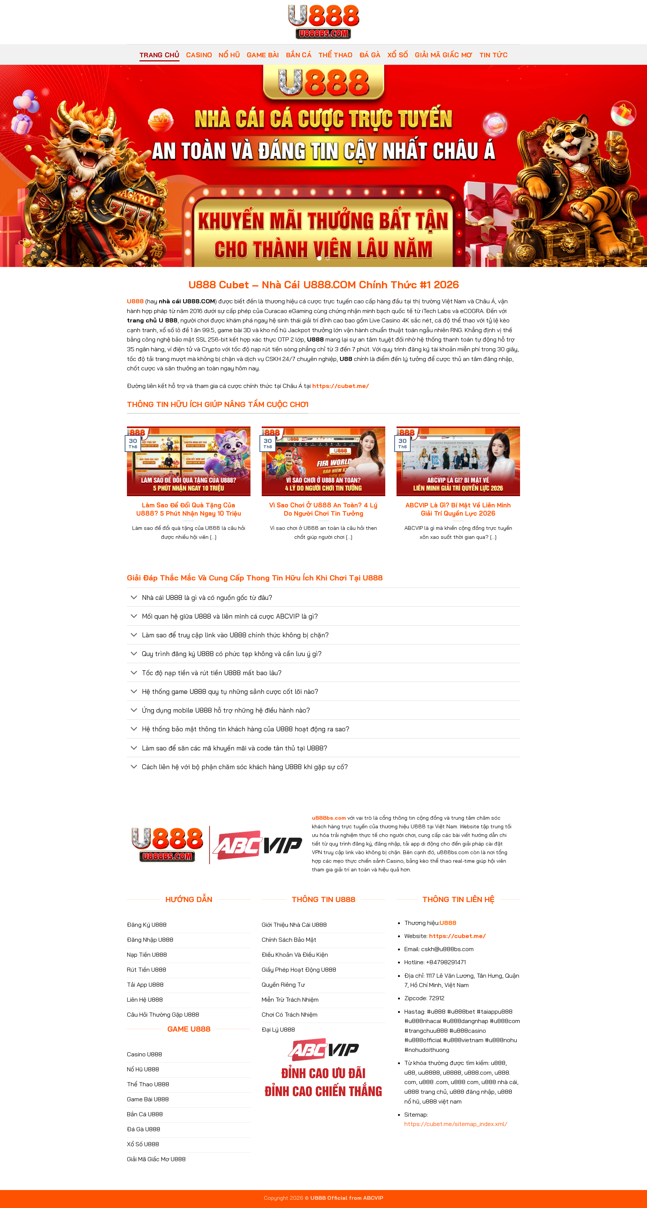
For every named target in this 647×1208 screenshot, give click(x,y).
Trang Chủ (159, 55)
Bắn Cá (299, 55)
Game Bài (263, 55)
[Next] (624, 166)
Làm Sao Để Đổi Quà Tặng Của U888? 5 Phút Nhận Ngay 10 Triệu (188, 509)
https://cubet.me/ (340, 385)
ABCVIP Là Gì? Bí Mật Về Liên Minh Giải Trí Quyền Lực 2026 (458, 509)
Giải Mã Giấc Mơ (443, 55)
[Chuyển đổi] (134, 598)
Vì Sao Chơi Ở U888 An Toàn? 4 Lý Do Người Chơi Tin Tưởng (323, 509)
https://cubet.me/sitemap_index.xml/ (455, 1123)
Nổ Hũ (229, 55)
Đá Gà (370, 55)
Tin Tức (493, 55)
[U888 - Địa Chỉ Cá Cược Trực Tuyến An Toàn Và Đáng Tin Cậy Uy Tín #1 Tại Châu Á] (323, 22)
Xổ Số (398, 55)
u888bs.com (329, 817)
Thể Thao (335, 55)
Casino (199, 55)
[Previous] (22, 166)
